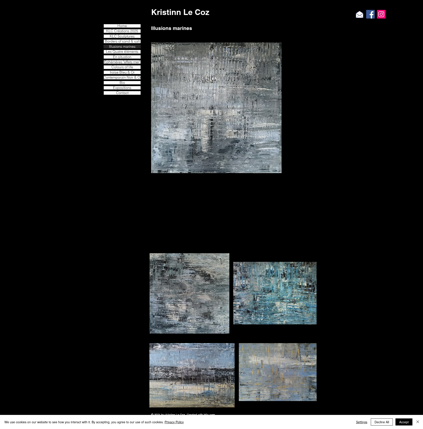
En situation (122, 57)
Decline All (382, 422)
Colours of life (122, 67)
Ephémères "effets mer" (122, 62)
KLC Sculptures (122, 36)
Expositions (122, 87)
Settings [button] (361, 422)
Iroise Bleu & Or (122, 72)
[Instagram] (381, 14)
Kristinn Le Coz (180, 12)
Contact (122, 92)
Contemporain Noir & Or (122, 77)
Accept (404, 422)
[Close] (417, 421)
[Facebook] (370, 14)
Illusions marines (122, 46)
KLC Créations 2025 (122, 31)
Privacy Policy (174, 422)
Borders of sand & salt (122, 41)
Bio (122, 82)
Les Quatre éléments (122, 51)
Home (122, 26)
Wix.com (209, 414)
